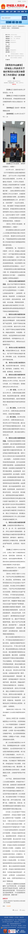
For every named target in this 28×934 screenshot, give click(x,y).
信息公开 (14, 26)
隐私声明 (22, 917)
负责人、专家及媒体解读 (13, 28)
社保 (20, 22)
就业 (17, 22)
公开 (11, 11)
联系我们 (11, 917)
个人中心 (24, 1)
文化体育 (9, 906)
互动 (19, 11)
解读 (22, 11)
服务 (15, 11)
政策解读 (3, 28)
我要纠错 (14, 84)
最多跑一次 (8, 22)
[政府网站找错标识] (12, 931)
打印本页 (16, 910)
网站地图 (6, 917)
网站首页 (9, 26)
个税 (13, 22)
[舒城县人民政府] (14, 6)
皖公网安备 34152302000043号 (9, 927)
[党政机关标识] (5, 931)
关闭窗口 (23, 910)
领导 (7, 11)
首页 (2, 11)
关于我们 (16, 917)
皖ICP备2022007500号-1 (8, 921)
